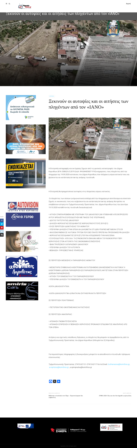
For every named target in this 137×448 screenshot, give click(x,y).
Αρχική (128, 3)
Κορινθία (51, 96)
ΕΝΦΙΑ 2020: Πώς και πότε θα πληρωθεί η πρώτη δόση (115, 395)
